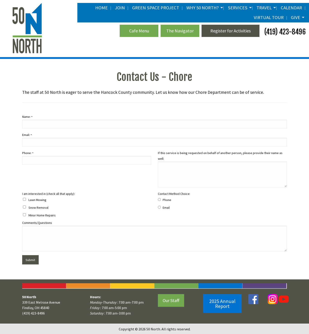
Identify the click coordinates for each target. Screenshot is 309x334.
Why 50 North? (202, 8)
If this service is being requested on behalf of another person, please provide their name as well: (220, 156)
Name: (27, 117)
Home (101, 8)
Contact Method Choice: (174, 194)
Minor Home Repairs (42, 215)
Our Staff (171, 300)
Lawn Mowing (37, 200)
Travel (264, 8)
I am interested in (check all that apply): (48, 194)
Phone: (27, 153)
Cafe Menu (139, 31)
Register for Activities (230, 31)
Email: (27, 135)
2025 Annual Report (222, 303)
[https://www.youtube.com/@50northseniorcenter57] (283, 299)
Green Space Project (155, 8)
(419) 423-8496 (284, 32)
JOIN (120, 8)
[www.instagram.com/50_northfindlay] (273, 299)
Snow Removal (38, 208)
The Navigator (180, 31)
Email (166, 208)
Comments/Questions (37, 223)
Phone (167, 200)
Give (295, 17)
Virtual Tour (269, 17)
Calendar (291, 8)
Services (237, 8)
